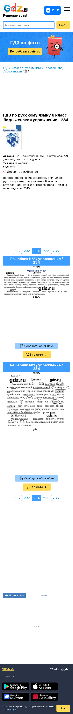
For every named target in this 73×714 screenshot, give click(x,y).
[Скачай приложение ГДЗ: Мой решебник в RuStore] (15, 696)
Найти (63, 25)
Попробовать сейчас (25, 51)
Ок (63, 708)
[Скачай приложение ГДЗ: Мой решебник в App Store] (44, 686)
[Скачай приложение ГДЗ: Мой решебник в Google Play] (15, 686)
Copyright (8, 676)
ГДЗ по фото (34, 354)
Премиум (8, 669)
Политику (10, 709)
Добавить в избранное (22, 171)
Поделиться (16, 595)
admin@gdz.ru (62, 669)
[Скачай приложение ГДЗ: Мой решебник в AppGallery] (44, 696)
